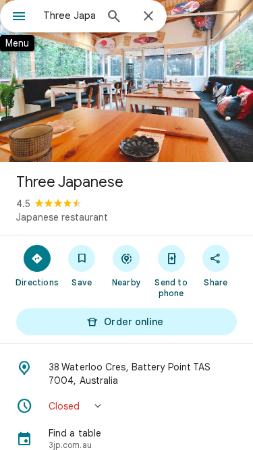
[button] (126, 406)
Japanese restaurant (62, 217)
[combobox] (69, 15)
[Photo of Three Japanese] (126, 81)
